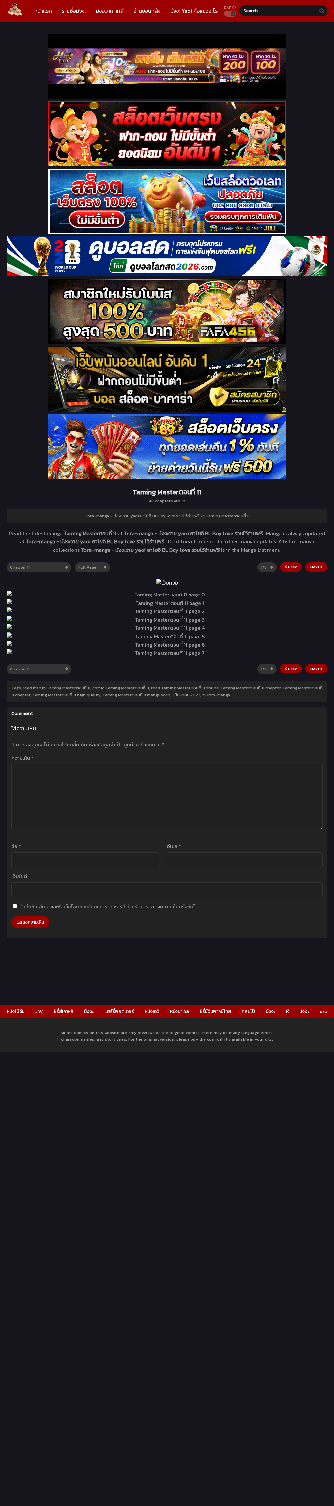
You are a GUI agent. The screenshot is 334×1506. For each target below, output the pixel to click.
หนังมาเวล (179, 1011)
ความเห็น (22, 757)
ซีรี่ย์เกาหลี (63, 1011)
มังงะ (89, 1011)
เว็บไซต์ (19, 876)
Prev (292, 567)
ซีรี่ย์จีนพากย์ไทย (215, 1011)
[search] (322, 11)
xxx (323, 1011)
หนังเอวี (152, 1011)
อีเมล (174, 846)
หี (287, 1011)
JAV (39, 1011)
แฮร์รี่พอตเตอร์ (119, 1011)
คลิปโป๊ (248, 1011)
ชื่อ (16, 846)
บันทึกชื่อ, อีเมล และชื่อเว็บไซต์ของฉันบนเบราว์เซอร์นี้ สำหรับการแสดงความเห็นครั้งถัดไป (109, 906)
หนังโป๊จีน (15, 1011)
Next (315, 567)
